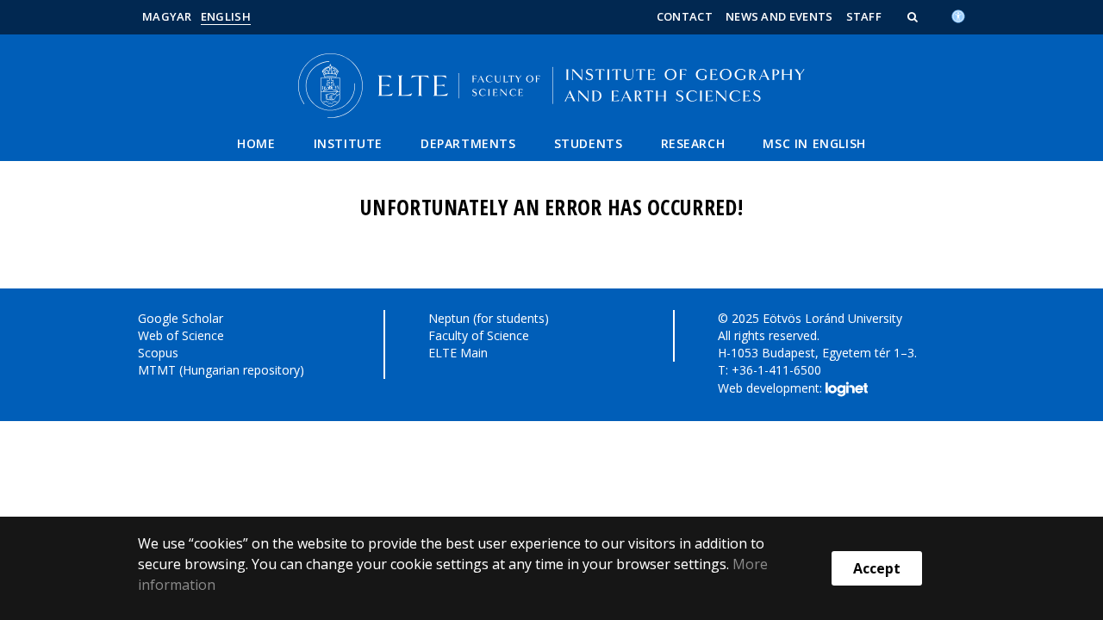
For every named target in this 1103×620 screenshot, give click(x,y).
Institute (348, 143)
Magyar (167, 16)
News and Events (779, 16)
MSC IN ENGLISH (814, 143)
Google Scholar (180, 318)
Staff (864, 16)
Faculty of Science (478, 335)
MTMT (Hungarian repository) (221, 370)
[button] (914, 16)
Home (256, 143)
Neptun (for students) (488, 318)
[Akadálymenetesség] (958, 14)
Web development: (772, 387)
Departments (468, 143)
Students (588, 143)
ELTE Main (458, 352)
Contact (685, 16)
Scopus (158, 352)
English (226, 16)
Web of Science (181, 335)
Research (693, 143)
